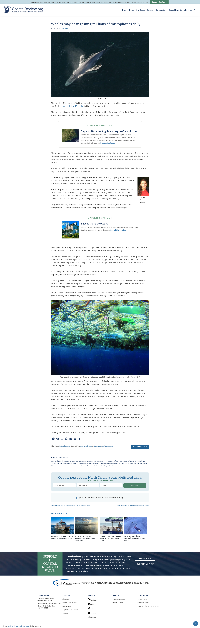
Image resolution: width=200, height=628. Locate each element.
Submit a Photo (117, 603)
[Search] (195, 10)
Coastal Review (36, 2)
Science (150, 10)
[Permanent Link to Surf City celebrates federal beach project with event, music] (111, 525)
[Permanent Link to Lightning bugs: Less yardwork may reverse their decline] (135, 525)
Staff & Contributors (69, 603)
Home (124, 10)
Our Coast (140, 10)
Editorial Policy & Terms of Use (148, 606)
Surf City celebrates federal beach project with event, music (110, 538)
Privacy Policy (142, 599)
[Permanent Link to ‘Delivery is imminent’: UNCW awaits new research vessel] (62, 525)
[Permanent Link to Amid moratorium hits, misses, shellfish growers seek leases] (86, 525)
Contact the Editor (118, 599)
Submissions (66, 606)
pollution (105, 446)
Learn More (145, 558)
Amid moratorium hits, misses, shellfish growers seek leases (85, 538)
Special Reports (175, 10)
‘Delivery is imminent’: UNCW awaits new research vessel (62, 537)
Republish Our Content (70, 609)
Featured (62, 446)
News (131, 10)
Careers (65, 613)
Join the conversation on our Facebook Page (101, 497)
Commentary (161, 10)
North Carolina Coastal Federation (49, 603)
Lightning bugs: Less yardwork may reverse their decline (135, 538)
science (110, 446)
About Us (188, 10)
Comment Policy (143, 603)
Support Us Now (145, 564)
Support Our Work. (159, 2)
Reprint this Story (139, 447)
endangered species (86, 446)
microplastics (97, 446)
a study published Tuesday (72, 106)
